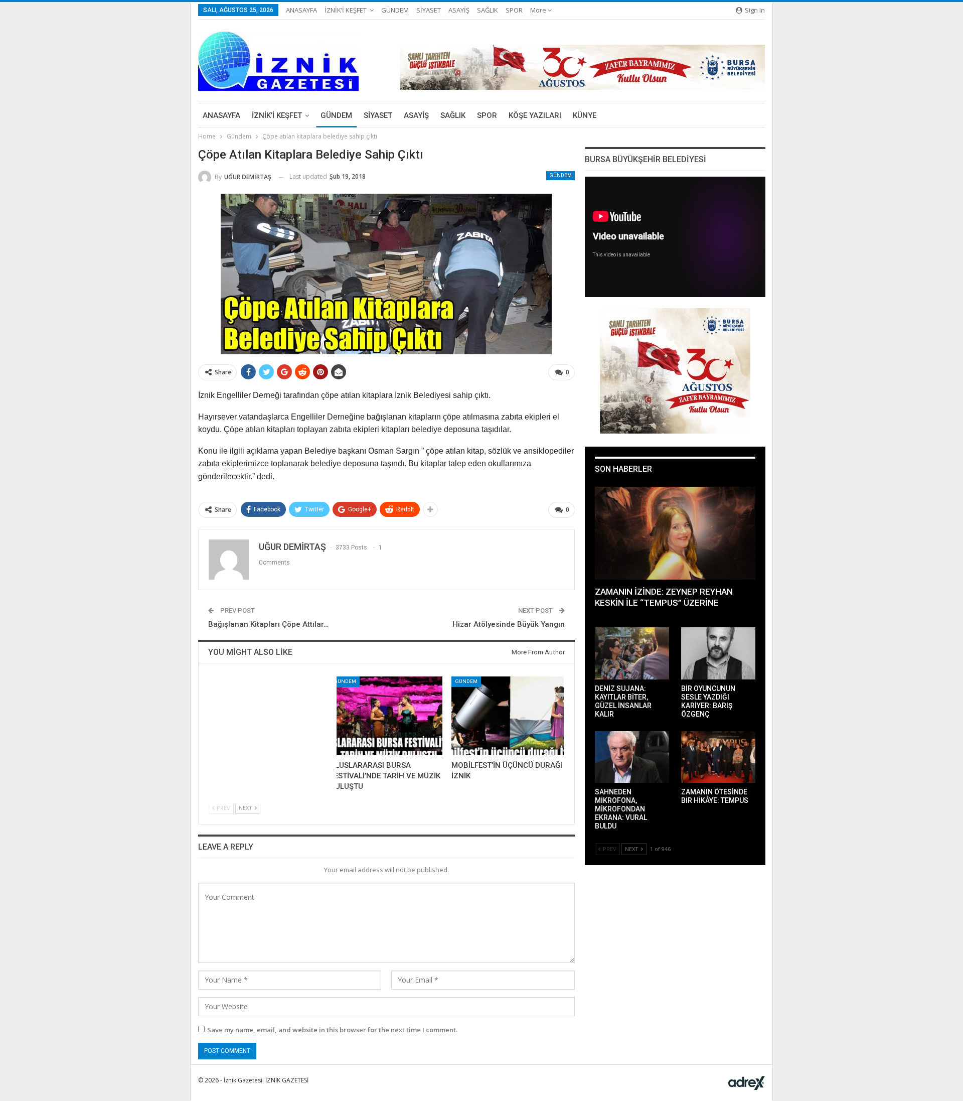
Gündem (560, 175)
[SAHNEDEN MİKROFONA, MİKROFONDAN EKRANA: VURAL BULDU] (632, 757)
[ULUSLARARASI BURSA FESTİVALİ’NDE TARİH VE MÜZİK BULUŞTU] (386, 715)
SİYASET (428, 10)
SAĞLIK (487, 10)
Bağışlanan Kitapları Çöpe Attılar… (268, 624)
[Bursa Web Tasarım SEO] (746, 1082)
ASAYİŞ (458, 10)
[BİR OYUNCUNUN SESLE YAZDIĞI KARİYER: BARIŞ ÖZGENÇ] (718, 653)
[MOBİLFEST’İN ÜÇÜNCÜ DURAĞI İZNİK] (507, 715)
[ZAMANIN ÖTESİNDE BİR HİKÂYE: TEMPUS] (718, 757)
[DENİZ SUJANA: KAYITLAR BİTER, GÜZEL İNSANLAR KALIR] (632, 653)
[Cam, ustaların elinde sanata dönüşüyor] (265, 715)
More (539, 10)
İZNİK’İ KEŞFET (346, 10)
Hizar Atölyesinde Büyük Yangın (508, 624)
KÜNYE (584, 115)
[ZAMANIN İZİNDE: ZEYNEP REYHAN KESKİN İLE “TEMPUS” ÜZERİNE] (675, 533)
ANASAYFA (301, 10)
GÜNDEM (395, 10)
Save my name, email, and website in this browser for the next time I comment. (332, 1029)
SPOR (514, 10)
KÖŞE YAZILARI (535, 115)
